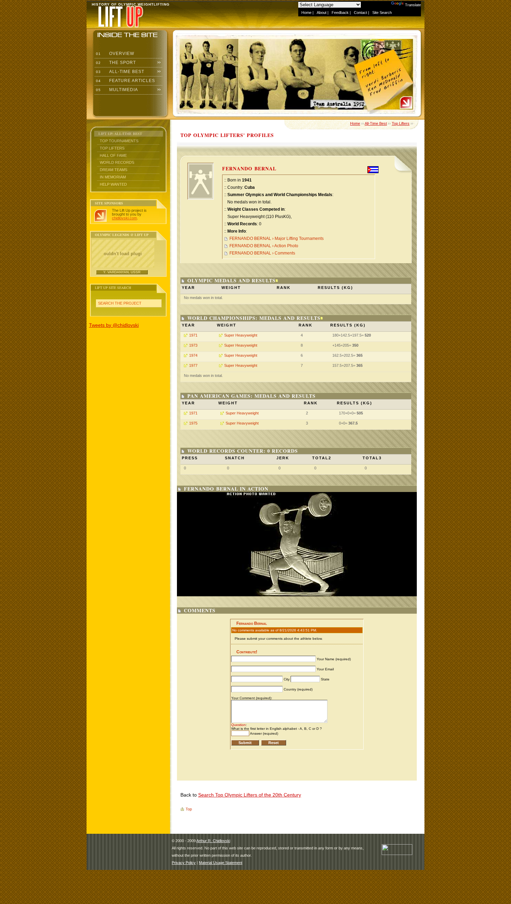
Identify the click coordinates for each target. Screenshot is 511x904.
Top (189, 809)
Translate (413, 5)
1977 (193, 365)
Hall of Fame (113, 155)
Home (306, 12)
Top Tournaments (119, 141)
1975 (193, 423)
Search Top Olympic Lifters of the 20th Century (249, 795)
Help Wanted (113, 184)
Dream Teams (113, 170)
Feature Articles (125, 80)
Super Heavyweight (240, 335)
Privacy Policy (184, 863)
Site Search (382, 12)
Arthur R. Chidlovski (213, 841)
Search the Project (119, 303)
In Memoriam (113, 177)
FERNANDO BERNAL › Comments (262, 253)
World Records (117, 162)
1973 (193, 345)
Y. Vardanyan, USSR (121, 272)
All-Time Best (119, 71)
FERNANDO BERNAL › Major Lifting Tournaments (276, 238)
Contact (360, 12)
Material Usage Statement (220, 863)
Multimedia (116, 89)
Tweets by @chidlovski (114, 325)
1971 (193, 335)
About (321, 12)
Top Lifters (112, 148)
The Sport (115, 62)
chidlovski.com (124, 218)
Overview (114, 53)
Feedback (340, 12)
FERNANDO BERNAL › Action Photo (263, 245)
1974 (193, 355)
